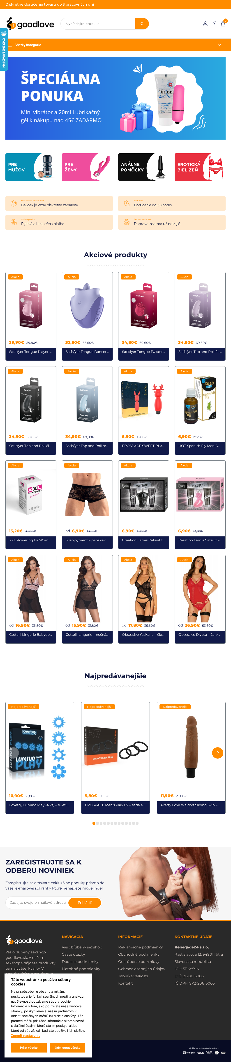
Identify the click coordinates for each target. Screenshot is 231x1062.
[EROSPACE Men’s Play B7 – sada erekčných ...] (115, 758)
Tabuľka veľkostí (133, 976)
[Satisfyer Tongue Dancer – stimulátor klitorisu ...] (87, 316)
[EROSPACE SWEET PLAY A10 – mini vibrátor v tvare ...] (143, 410)
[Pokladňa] (223, 23)
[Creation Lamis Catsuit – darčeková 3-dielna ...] (200, 505)
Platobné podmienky (81, 969)
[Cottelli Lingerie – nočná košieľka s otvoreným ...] (87, 599)
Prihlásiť (85, 903)
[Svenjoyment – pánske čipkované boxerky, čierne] (87, 505)
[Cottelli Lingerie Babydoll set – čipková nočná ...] (31, 599)
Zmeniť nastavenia (25, 1035)
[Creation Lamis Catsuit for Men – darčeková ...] (143, 505)
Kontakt (125, 983)
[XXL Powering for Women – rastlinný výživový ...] (31, 505)
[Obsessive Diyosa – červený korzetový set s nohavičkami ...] (200, 599)
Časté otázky (73, 954)
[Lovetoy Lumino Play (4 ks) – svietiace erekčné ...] (40, 758)
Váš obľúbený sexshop (82, 947)
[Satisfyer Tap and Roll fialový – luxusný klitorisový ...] (200, 316)
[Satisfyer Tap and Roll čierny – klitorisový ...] (31, 410)
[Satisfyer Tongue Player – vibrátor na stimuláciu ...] (31, 316)
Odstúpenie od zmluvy (138, 962)
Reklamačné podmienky (140, 947)
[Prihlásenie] (205, 24)
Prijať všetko (29, 1047)
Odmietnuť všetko (67, 1047)
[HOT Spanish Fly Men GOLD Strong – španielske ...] (200, 410)
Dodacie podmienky (80, 962)
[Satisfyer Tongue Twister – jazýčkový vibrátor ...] (143, 316)
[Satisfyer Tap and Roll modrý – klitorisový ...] (87, 410)
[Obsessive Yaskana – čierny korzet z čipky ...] (143, 599)
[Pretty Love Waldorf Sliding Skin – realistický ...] (191, 758)
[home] (30, 23)
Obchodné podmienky (138, 954)
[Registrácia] (214, 24)
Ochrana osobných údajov (141, 969)
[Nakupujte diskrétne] (115, 98)
